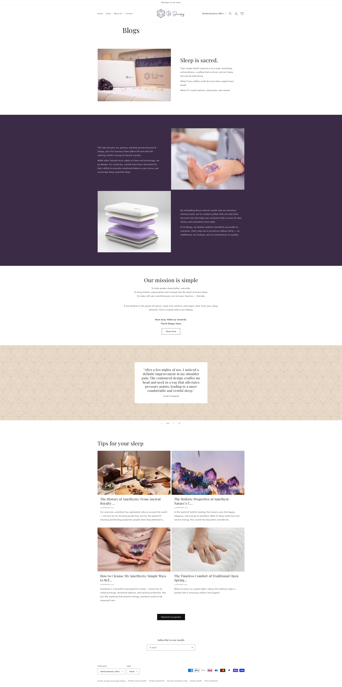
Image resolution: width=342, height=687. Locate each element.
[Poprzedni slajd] (162, 423)
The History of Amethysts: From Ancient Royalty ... (130, 501)
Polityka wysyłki (196, 681)
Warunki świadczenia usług (177, 681)
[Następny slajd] (173, 423)
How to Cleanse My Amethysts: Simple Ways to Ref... (133, 578)
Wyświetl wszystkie (171, 617)
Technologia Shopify (118, 681)
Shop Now (171, 331)
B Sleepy (107, 681)
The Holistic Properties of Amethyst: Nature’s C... (202, 501)
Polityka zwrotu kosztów (137, 681)
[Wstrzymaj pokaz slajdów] (180, 423)
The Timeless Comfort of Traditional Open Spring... (206, 578)
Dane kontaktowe (211, 681)
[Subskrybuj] (192, 647)
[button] (230, 13)
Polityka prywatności (157, 681)
